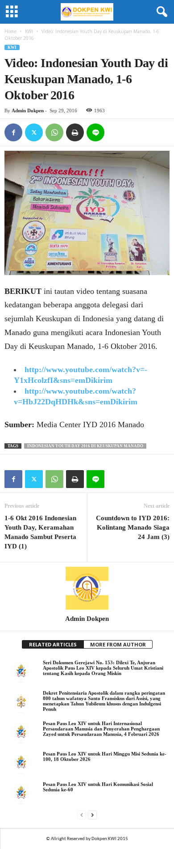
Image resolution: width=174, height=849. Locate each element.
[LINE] (95, 132)
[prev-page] (81, 814)
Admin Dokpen (28, 110)
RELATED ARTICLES (53, 644)
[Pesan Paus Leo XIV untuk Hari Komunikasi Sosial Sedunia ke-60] (21, 792)
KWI (29, 31)
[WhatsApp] (54, 132)
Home (10, 31)
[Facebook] (13, 132)
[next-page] (92, 814)
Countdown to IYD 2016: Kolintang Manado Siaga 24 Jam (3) (133, 527)
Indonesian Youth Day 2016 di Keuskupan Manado (85, 446)
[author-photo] (87, 588)
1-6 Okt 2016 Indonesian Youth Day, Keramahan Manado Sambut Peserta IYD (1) (40, 532)
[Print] (75, 132)
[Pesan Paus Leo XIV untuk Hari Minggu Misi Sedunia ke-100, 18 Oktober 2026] (21, 761)
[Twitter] (34, 132)
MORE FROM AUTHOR (118, 644)
